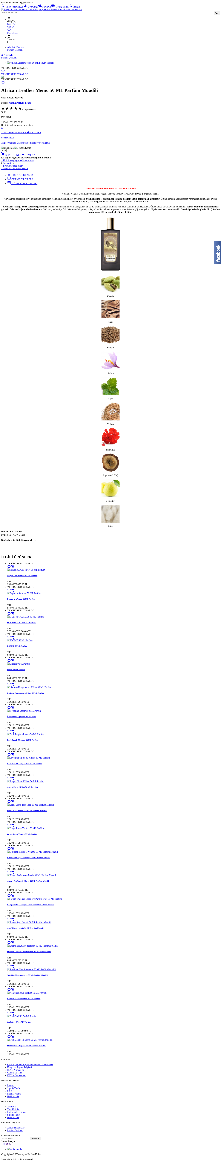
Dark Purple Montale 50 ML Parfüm (22, 740)
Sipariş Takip (13, 1114)
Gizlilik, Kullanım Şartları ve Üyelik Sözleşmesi (30, 1064)
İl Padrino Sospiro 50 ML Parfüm (21, 717)
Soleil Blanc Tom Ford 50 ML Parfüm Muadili (27, 810)
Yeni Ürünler (13, 1109)
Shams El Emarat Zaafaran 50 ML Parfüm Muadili (29, 951)
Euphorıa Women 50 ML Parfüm (21, 599)
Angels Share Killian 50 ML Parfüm (22, 787)
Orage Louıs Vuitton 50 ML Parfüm (22, 834)
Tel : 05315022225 (12, 6)
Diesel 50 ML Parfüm (16, 669)
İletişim (74, 6)
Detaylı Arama (14, 1093)
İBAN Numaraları (16, 1070)
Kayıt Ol (44, 6)
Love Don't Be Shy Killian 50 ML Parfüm (24, 764)
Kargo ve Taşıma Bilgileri (19, 1067)
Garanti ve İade (14, 1072)
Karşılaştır (7, 163)
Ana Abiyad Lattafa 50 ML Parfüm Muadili (25, 928)
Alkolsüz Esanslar (15, 47)
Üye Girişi (30, 6)
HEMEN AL (30, 155)
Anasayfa (8, 55)
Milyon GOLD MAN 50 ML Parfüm (22, 576)
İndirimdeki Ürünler (16, 1112)
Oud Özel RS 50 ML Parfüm (19, 1022)
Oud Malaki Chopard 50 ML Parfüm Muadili (26, 1046)
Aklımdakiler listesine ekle (14, 168)
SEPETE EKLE (11, 155)
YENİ (4, 68)
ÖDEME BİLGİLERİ (20, 179)
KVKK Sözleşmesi (16, 1075)
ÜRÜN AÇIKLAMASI (20, 175)
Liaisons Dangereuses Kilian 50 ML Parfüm (25, 693)
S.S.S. (10, 1091)
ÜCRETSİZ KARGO (17, 68)
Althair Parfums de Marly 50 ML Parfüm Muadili (28, 881)
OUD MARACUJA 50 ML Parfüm (21, 623)
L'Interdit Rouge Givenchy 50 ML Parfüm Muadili (28, 858)
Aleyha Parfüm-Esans (20, 102)
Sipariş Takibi (60, 6)
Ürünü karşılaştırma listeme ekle (17, 160)
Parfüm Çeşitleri (15, 50)
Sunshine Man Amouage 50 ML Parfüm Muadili (27, 975)
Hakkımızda (13, 1096)
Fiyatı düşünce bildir (12, 165)
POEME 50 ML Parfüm (17, 646)
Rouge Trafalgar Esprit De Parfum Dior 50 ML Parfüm (30, 905)
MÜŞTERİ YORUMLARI (22, 183)
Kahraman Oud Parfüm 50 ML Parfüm (23, 999)
